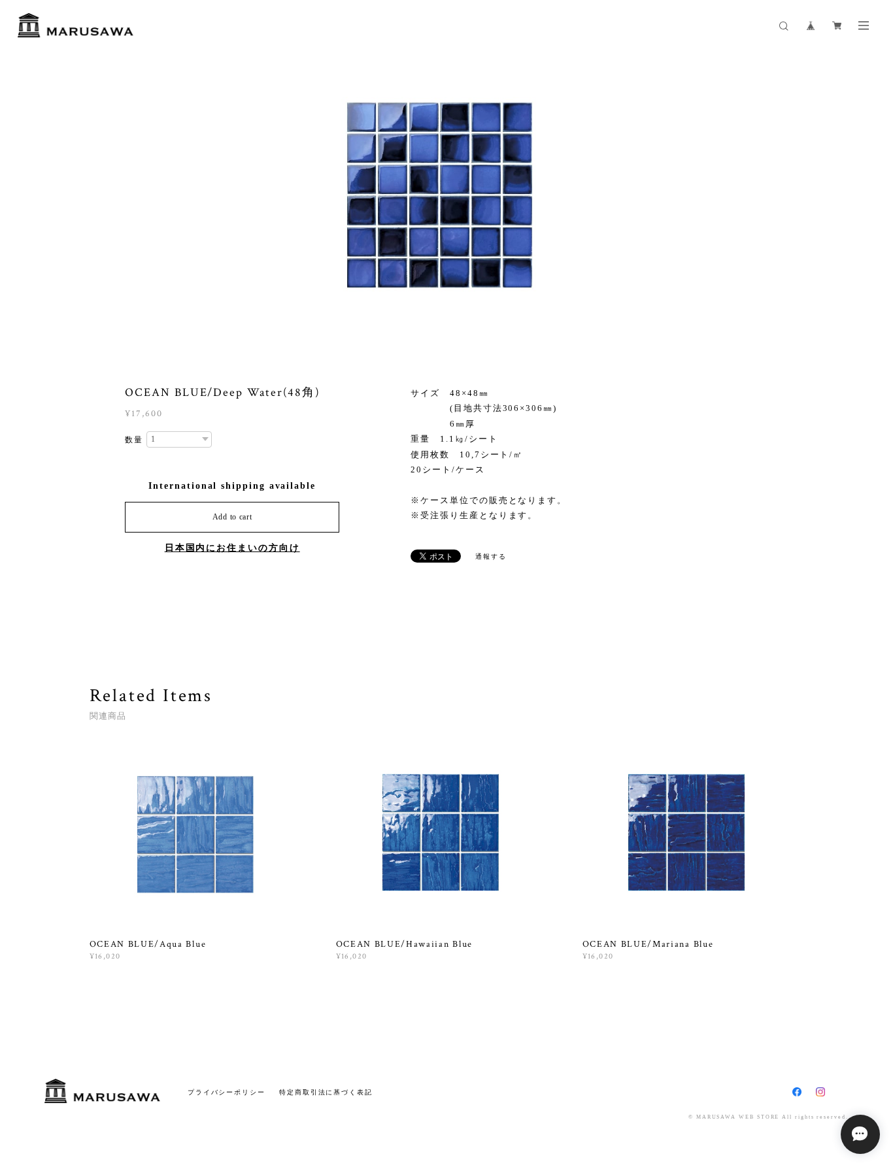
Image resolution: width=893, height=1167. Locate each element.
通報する (491, 556)
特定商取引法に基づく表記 (326, 1092)
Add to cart (232, 516)
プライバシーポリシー (226, 1092)
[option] (447, 199)
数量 (134, 439)
